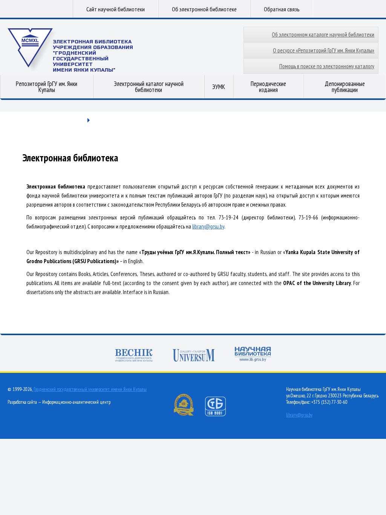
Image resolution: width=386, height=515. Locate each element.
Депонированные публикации (345, 87)
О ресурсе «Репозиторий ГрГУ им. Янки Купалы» (323, 50)
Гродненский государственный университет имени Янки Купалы (90, 389)
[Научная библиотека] (253, 355)
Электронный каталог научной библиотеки (149, 87)
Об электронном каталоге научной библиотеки (323, 34)
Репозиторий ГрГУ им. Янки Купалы (46, 87)
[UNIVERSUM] (194, 356)
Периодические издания (268, 87)
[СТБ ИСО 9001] (220, 414)
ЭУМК (218, 87)
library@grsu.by (208, 226)
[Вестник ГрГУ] (134, 356)
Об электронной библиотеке (204, 9)
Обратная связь (282, 9)
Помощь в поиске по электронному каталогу (326, 66)
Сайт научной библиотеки (115, 9)
